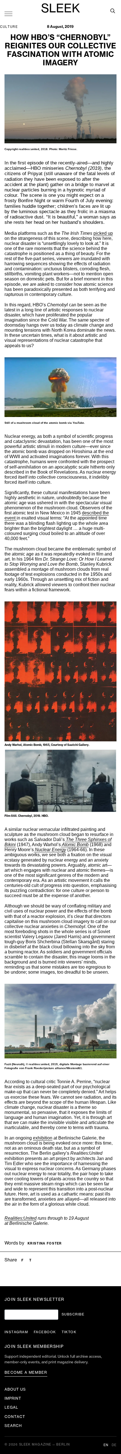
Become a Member (26, 1372)
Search (13, 1426)
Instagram (16, 1332)
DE (114, 1445)
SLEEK (60, 9)
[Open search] (112, 11)
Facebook (45, 1332)
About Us (15, 1389)
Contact (15, 1417)
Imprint (13, 1398)
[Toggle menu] (8, 13)
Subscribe (73, 1314)
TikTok (69, 1332)
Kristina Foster (45, 1243)
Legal (11, 1407)
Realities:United (21, 1218)
